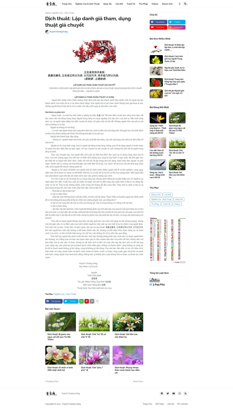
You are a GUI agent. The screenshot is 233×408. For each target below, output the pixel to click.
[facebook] (162, 393)
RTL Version (182, 404)
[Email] (92, 301)
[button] (180, 3)
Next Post (137, 381)
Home (47, 13)
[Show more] (97, 301)
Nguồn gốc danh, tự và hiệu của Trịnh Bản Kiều (175, 69)
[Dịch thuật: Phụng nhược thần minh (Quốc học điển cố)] (128, 355)
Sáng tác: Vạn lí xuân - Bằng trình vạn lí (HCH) (157, 174)
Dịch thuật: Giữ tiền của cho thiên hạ (126, 335)
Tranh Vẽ (166, 204)
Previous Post (52, 381)
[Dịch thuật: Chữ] (94, 321)
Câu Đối (168, 195)
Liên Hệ (170, 404)
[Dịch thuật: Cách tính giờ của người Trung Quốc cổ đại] (156, 59)
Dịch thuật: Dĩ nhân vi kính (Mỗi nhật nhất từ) (60, 368)
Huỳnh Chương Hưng (71, 404)
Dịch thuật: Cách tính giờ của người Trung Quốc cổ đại (174, 58)
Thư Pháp (155, 204)
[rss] (185, 393)
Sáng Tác (179, 199)
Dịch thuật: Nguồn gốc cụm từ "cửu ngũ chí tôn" (174, 93)
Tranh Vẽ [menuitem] (131, 4)
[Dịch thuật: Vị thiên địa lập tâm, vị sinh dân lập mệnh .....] (156, 48)
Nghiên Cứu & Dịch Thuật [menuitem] (87, 4)
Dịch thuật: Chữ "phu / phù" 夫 (92, 368)
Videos (177, 204)
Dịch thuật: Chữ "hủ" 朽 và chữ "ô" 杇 (93, 335)
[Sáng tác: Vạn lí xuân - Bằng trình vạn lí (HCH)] (158, 164)
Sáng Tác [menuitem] (107, 4)
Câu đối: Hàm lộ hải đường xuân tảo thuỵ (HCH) (157, 152)
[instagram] (179, 393)
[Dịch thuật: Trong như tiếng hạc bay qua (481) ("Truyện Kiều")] (156, 82)
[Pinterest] (86, 301)
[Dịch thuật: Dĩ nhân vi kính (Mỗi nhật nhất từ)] (60, 355)
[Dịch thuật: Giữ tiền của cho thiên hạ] (128, 321)
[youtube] (173, 393)
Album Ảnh (156, 195)
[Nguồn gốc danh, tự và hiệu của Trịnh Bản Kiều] (156, 71)
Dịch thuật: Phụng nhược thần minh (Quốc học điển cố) (127, 370)
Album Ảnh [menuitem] (167, 4)
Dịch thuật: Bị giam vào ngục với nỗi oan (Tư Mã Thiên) (59, 337)
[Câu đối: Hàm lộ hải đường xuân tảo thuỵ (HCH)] (158, 142)
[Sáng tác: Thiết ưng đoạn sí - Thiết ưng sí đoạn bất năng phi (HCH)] (158, 117)
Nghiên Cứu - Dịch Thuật (63, 13)
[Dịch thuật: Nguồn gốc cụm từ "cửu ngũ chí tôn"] (156, 93)
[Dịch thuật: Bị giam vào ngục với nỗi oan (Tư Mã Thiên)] (60, 321)
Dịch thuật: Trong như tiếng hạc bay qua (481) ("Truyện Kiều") (175, 81)
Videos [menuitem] (155, 4)
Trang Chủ (147, 404)
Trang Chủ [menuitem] (67, 4)
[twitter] (167, 393)
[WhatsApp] (81, 301)
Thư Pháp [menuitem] (143, 4)
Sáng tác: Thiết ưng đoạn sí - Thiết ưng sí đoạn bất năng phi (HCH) (158, 129)
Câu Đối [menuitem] (119, 4)
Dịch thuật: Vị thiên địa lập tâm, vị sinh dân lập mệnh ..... (175, 47)
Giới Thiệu (159, 404)
